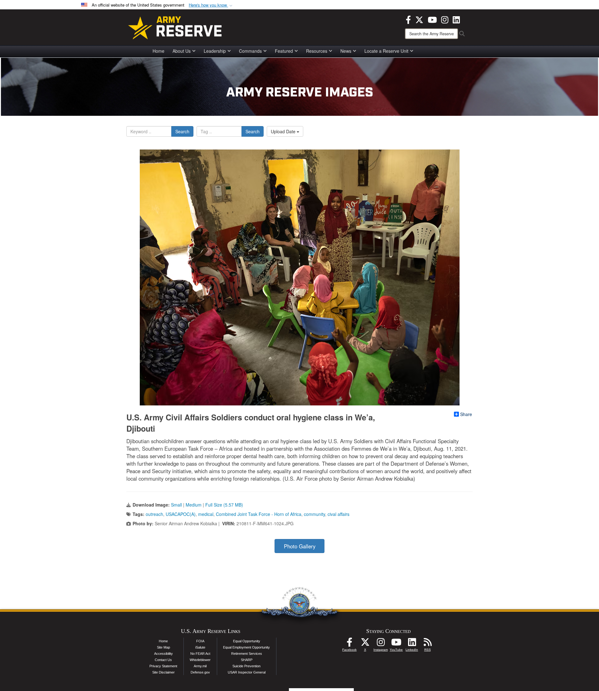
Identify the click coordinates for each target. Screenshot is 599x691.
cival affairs (338, 514)
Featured (284, 51)
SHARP (246, 660)
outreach (154, 514)
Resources (316, 51)
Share (466, 414)
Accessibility (163, 653)
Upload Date (284, 131)
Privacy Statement (163, 666)
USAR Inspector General (246, 672)
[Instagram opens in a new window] (444, 19)
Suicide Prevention (246, 666)
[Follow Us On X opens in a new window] (365, 643)
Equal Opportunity (246, 641)
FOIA (200, 641)
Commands (250, 51)
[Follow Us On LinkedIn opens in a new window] (412, 643)
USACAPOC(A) (181, 514)
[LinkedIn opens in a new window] (456, 19)
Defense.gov (200, 672)
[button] (211, 5)
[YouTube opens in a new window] (432, 19)
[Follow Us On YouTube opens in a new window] (396, 643)
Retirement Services (246, 653)
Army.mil (200, 666)
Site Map (163, 647)
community (314, 514)
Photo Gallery (299, 546)
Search (182, 131)
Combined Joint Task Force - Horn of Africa (258, 514)
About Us (182, 51)
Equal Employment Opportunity (246, 647)
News (345, 51)
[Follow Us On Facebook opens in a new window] (349, 643)
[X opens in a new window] (419, 19)
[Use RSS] (427, 643)
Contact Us (163, 660)
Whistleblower (200, 660)
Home (158, 51)
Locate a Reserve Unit (386, 51)
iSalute (200, 647)
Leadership (215, 51)
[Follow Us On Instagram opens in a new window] (380, 643)
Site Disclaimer (163, 672)
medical (205, 514)
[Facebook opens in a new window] (408, 19)
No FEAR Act (200, 653)
